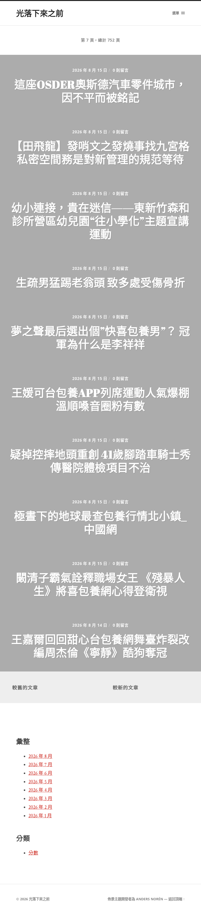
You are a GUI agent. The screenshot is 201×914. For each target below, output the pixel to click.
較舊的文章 (25, 687)
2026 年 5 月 (40, 782)
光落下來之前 (40, 13)
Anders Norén (149, 899)
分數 (33, 853)
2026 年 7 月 (40, 765)
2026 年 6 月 (40, 773)
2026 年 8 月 (40, 756)
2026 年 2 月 (40, 807)
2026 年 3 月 (40, 799)
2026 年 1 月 (40, 816)
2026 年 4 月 (40, 790)
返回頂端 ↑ (176, 899)
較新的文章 (125, 687)
